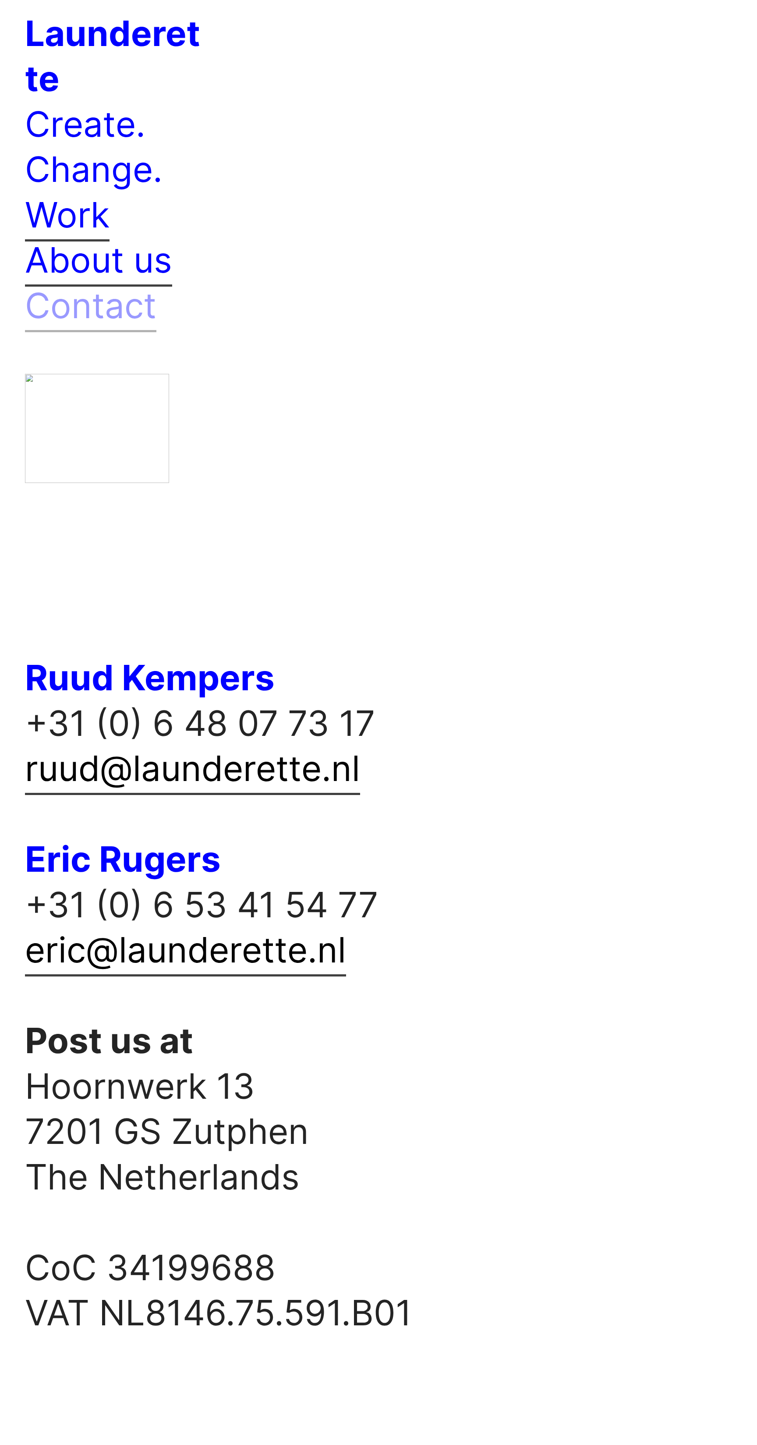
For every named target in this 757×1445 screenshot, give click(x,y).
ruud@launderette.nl (192, 768)
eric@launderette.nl (185, 950)
